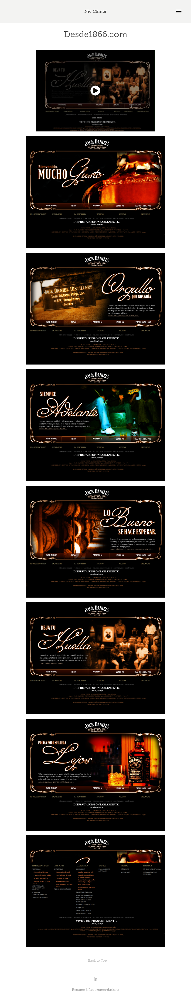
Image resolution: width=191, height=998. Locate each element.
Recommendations (104, 989)
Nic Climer (95, 11)
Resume (78, 989)
